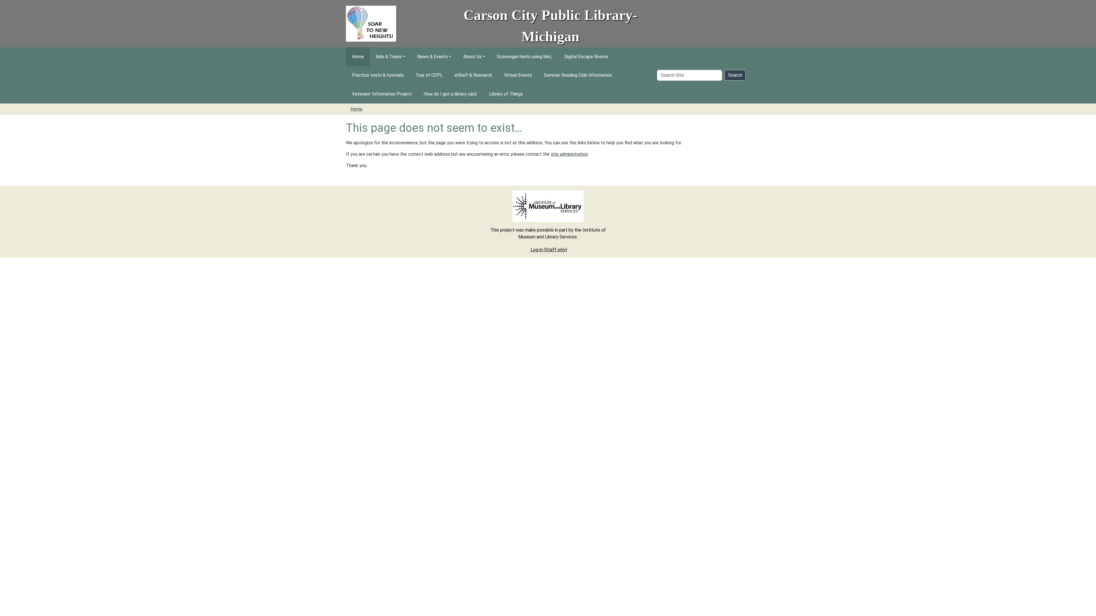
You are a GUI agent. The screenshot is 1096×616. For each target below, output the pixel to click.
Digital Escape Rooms (586, 56)
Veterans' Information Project (382, 94)
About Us (472, 56)
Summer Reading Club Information (578, 75)
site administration (569, 154)
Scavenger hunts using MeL (524, 56)
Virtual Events (518, 75)
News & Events (432, 56)
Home (358, 56)
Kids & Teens (389, 56)
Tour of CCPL (429, 75)
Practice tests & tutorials (378, 75)
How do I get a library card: (450, 94)
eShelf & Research (473, 75)
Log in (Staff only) (549, 249)
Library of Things (506, 94)
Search (735, 75)
